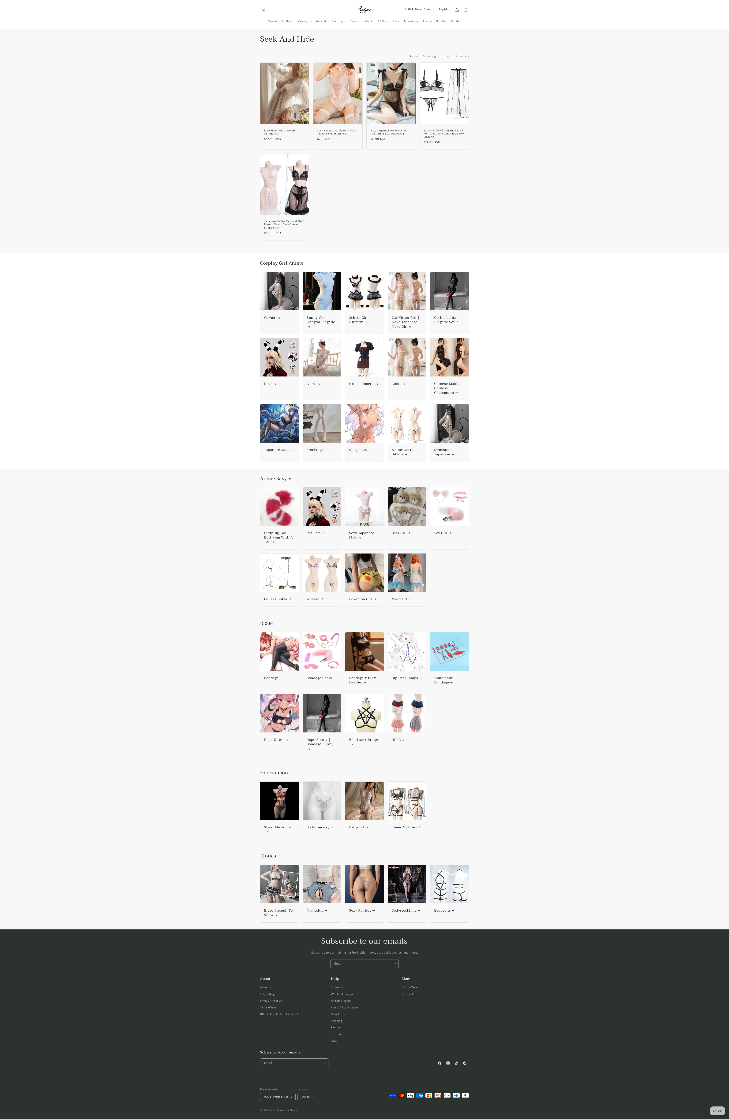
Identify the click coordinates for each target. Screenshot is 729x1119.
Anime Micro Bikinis (403, 452)
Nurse (312, 384)
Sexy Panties (360, 910)
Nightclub (315, 910)
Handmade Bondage (443, 680)
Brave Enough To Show (278, 912)
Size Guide (337, 1034)
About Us (266, 987)
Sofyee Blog (267, 994)
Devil (268, 384)
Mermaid (399, 599)
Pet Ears (314, 533)
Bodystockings (404, 910)
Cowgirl (270, 318)
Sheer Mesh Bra (277, 827)
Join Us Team (410, 987)
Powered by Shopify (287, 1110)
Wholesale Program (343, 994)
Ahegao (313, 599)
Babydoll (356, 827)
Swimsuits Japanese (442, 452)
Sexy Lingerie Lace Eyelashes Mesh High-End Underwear (388, 132)
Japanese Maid (277, 450)
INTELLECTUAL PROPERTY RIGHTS (281, 1014)
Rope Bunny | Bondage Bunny (320, 742)
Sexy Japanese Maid (361, 535)
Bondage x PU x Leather (362, 680)
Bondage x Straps (364, 740)
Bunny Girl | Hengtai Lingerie (321, 320)
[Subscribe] (394, 963)
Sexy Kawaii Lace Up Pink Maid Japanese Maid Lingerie (336, 132)
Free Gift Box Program (344, 1007)
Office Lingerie (362, 384)
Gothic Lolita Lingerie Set (445, 320)
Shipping (336, 1021)
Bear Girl (399, 533)
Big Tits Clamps (405, 678)
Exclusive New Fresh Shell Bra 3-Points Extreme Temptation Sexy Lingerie (444, 134)
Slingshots (358, 450)
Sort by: (414, 56)
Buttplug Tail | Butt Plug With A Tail (278, 537)
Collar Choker (275, 599)
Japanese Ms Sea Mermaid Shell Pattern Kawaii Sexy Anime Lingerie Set (284, 225)
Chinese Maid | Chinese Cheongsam (447, 388)
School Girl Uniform (358, 320)
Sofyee (272, 1110)
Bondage (271, 678)
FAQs (334, 1041)
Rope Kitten (274, 740)
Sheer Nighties (404, 827)
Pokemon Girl (360, 599)
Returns (335, 1027)
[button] (264, 10)
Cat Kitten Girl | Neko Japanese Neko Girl (405, 322)
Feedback (408, 994)
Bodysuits (442, 910)
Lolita (397, 384)
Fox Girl (440, 533)
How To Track (339, 1014)
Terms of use (268, 1007)
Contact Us (338, 987)
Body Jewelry (318, 827)
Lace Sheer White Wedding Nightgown (281, 132)
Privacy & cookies (271, 1001)
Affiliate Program (341, 1001)
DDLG (396, 740)
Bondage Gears (319, 678)
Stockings (315, 450)
